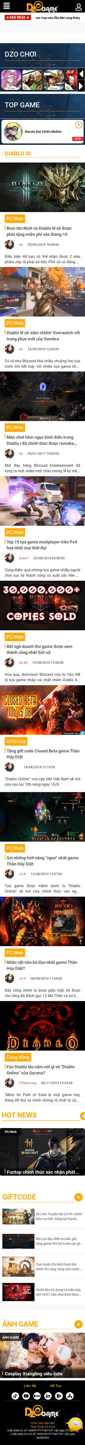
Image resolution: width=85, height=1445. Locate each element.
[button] (81, 86)
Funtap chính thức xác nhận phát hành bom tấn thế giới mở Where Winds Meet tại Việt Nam (41, 1172)
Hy (21, 244)
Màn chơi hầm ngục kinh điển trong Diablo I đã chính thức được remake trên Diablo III (40, 443)
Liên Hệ (30, 1386)
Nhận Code (53, 1216)
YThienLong (27, 1083)
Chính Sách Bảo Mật (42, 1423)
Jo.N (22, 874)
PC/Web (11, 1132)
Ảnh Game (20, 1324)
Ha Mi (23, 662)
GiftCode (19, 1197)
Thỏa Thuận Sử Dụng (42, 1426)
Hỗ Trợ (55, 1386)
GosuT (24, 558)
